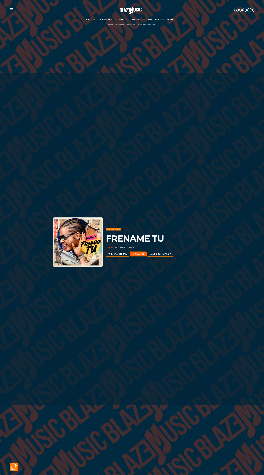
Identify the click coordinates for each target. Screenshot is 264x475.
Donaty (110, 247)
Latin (139, 24)
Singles (123, 19)
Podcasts (137, 19)
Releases (120, 24)
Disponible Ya (117, 254)
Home (110, 24)
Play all (138, 254)
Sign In (170, 19)
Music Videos (155, 19)
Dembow (131, 24)
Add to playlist (160, 254)
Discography (106, 19)
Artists (90, 19)
